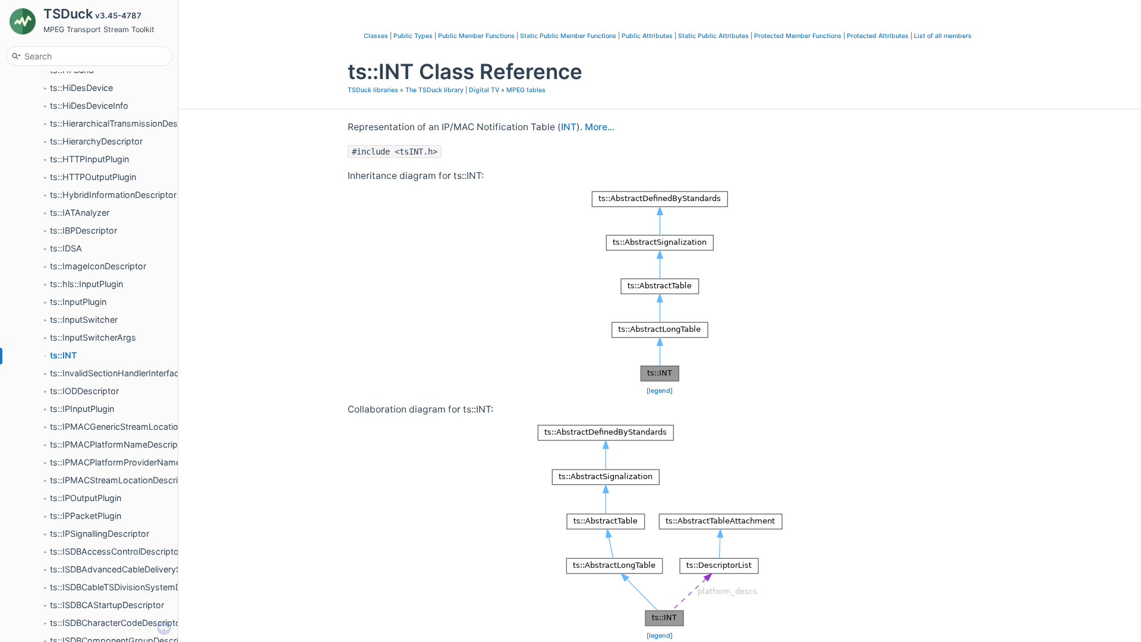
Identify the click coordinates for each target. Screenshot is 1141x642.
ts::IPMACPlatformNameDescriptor (119, 444)
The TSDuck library (434, 90)
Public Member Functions (476, 36)
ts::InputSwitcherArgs (93, 337)
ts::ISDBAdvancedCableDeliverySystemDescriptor (149, 569)
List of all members (943, 36)
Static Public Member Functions (568, 36)
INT (568, 127)
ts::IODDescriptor (84, 391)
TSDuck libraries (373, 90)
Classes (376, 36)
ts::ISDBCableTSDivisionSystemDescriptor (133, 587)
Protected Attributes (878, 36)
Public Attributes (647, 36)
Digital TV (484, 90)
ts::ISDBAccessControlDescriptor (116, 551)
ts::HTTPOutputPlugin (93, 177)
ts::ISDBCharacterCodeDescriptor (117, 623)
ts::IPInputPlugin (82, 409)
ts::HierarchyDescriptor (96, 141)
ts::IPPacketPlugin (85, 516)
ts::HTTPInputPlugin (89, 159)
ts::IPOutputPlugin (85, 498)
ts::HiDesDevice (81, 88)
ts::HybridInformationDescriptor (113, 195)
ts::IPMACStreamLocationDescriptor (122, 480)
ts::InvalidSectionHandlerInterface (117, 373)
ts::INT (63, 355)
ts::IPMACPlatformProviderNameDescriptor (136, 462)
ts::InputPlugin (78, 302)
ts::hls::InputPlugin (86, 284)
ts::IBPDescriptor (83, 230)
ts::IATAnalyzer (79, 212)
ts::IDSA (66, 248)
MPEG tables (526, 90)
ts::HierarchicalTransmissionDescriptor (127, 123)
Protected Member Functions (797, 36)
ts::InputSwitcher (84, 319)
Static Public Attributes (713, 36)
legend (659, 390)
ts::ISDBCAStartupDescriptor (107, 605)
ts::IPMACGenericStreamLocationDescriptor (137, 426)
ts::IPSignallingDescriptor (99, 533)
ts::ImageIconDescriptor (98, 266)
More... (599, 127)
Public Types (413, 36)
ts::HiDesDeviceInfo (89, 105)
